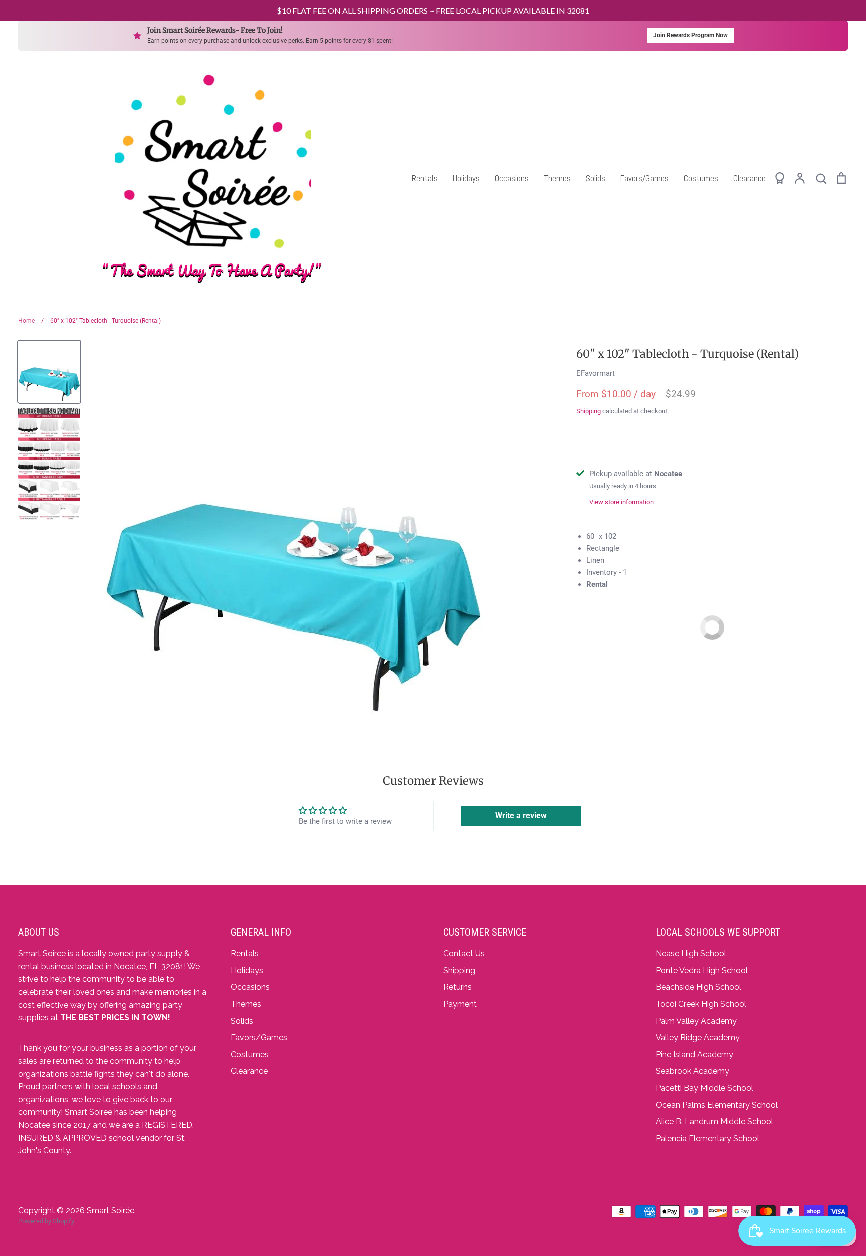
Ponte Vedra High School (702, 970)
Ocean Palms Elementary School (717, 1105)
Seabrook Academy (692, 1071)
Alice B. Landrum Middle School (714, 1121)
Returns (457, 987)
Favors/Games (644, 178)
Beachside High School (698, 987)
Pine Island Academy (694, 1054)
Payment (460, 1004)
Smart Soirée (110, 1210)
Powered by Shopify (46, 1221)
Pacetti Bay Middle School (704, 1088)
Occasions (512, 178)
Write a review (521, 815)
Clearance (749, 178)
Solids (595, 178)
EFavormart (595, 373)
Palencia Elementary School (707, 1138)
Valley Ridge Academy (698, 1037)
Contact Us (464, 953)
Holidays (466, 178)
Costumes (701, 178)
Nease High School (691, 953)
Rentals (425, 178)
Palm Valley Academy (696, 1021)
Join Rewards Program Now (690, 35)
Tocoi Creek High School (701, 1004)
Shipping (588, 411)
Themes (557, 178)
